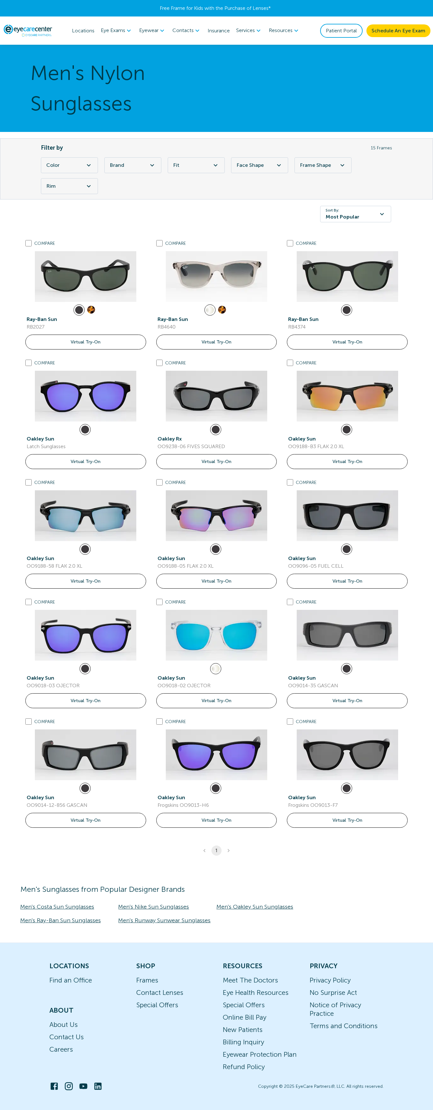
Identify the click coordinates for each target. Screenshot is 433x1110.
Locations (83, 31)
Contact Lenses (159, 992)
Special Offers (157, 1005)
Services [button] (245, 30)
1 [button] (216, 850)
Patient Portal (341, 31)
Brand (117, 165)
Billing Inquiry (243, 1042)
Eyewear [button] (148, 30)
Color (53, 165)
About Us (63, 1024)
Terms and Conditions (344, 1026)
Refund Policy (244, 1067)
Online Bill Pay (244, 1017)
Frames (147, 980)
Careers (61, 1049)
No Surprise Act (333, 992)
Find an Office (70, 980)
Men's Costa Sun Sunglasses (57, 906)
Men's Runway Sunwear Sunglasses (164, 920)
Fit (176, 165)
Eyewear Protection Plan (260, 1054)
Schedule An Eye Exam (398, 31)
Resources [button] (281, 30)
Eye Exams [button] (113, 30)
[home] (28, 30)
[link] (85, 276)
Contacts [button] (183, 30)
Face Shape (250, 165)
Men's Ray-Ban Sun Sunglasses (60, 920)
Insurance (219, 31)
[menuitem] (117, 31)
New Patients (242, 1030)
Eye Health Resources (255, 992)
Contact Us (66, 1037)
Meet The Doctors (250, 980)
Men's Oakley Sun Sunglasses (255, 906)
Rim (51, 186)
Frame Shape (315, 165)
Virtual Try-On (85, 342)
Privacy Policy (330, 980)
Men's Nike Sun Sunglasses (153, 906)
